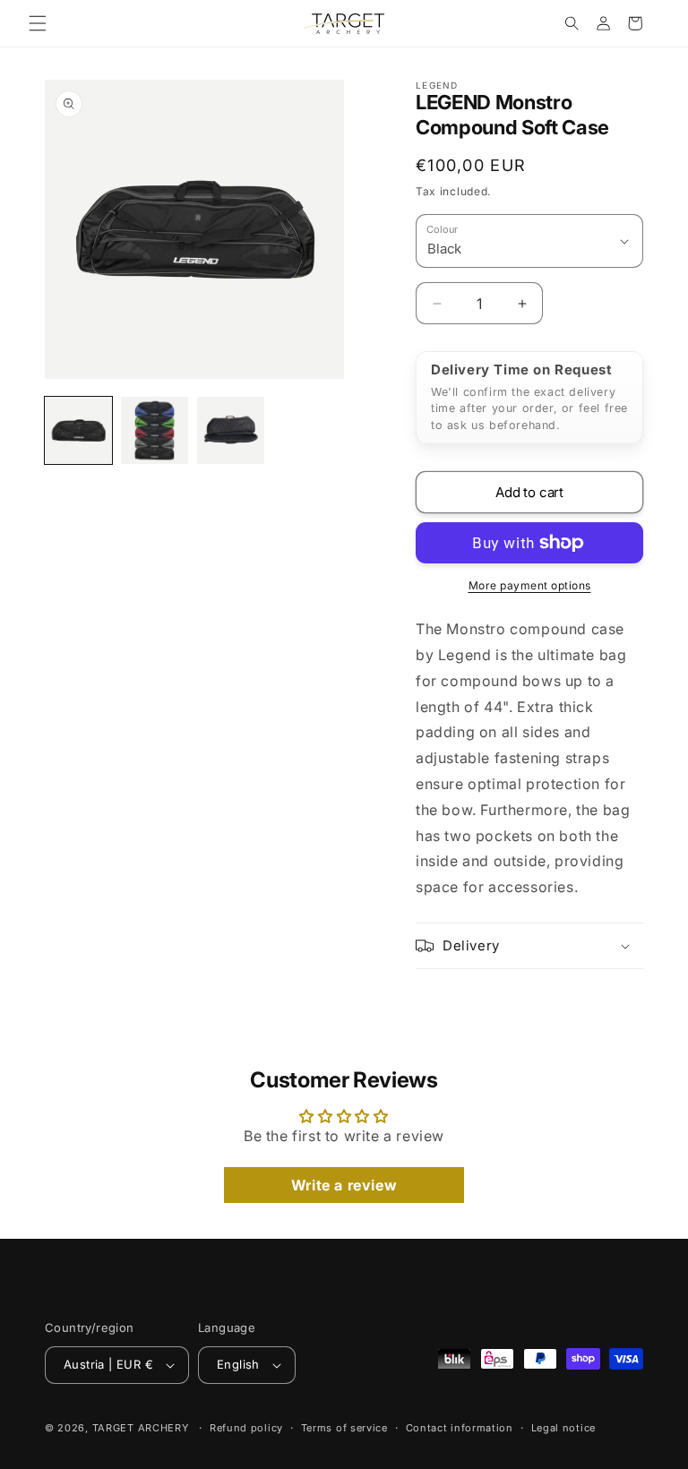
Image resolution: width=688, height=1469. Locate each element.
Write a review (344, 1185)
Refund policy (246, 1428)
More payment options (530, 585)
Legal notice (563, 1428)
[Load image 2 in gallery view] (154, 430)
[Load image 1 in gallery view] (78, 430)
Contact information (459, 1428)
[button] (37, 23)
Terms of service (344, 1428)
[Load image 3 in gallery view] (230, 430)
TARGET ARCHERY (140, 1428)
